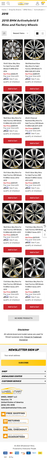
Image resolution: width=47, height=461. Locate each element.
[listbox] (20, 33)
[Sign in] (37, 3)
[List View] (42, 33)
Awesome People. (29, 449)
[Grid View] (37, 33)
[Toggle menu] (3, 3)
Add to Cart (12, 89)
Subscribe (24, 363)
